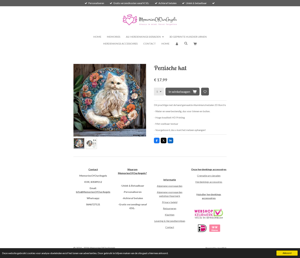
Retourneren (169, 208)
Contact (93, 169)
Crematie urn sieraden (208, 175)
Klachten (169, 214)
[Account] (176, 43)
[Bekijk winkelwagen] (195, 43)
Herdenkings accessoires (208, 181)
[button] (79, 143)
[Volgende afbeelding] (141, 100)
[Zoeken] (186, 43)
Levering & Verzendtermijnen (169, 220)
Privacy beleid (169, 202)
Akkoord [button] (287, 253)
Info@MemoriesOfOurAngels (93, 191)
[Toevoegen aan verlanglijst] (205, 91)
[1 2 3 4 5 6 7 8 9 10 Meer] (159, 91)
